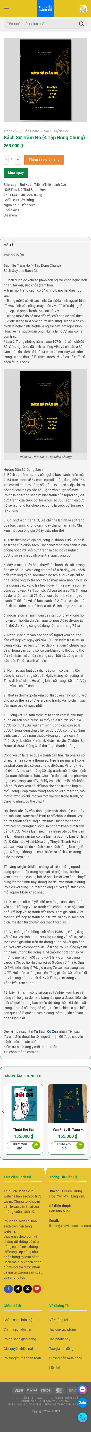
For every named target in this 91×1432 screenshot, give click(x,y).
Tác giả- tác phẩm (62, 1329)
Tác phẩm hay (59, 1339)
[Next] (87, 1121)
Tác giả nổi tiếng (61, 1349)
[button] (23, 1147)
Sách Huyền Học (56, 131)
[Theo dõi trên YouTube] (37, 1289)
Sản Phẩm (31, 131)
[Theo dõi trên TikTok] (18, 1289)
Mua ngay (16, 173)
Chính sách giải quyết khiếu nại (45, 1401)
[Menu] (6, 9)
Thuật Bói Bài (23, 1129)
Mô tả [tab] (9, 245)
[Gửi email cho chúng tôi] (27, 1289)
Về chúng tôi (58, 1320)
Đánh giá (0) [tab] (14, 254)
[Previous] (3, 1121)
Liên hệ (54, 1368)
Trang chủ (11, 131)
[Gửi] (81, 24)
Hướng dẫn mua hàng (65, 1358)
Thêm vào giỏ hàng (44, 159)
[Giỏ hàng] (83, 8)
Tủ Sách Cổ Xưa (46, 1031)
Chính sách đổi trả (17, 1329)
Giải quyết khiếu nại (18, 1349)
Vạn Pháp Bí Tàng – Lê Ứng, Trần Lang (68, 1130)
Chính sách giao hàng (20, 1339)
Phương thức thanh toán (22, 1358)
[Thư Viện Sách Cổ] (45, 8)
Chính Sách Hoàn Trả (62, 1398)
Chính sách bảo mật (19, 1320)
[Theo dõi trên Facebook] (8, 1289)
